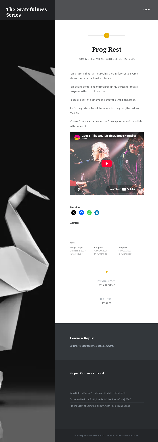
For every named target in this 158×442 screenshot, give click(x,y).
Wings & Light (76, 247)
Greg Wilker (96, 58)
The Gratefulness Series (26, 12)
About (147, 9)
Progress (98, 247)
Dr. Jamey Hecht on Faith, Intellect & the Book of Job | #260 (100, 399)
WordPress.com (130, 435)
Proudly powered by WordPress (89, 435)
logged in (88, 345)
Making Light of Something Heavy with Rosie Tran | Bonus (100, 405)
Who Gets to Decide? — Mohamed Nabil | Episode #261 (98, 393)
